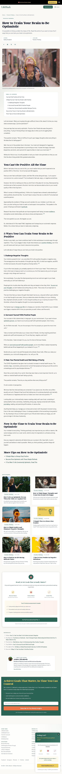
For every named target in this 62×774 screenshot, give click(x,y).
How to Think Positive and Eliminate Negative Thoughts (14, 528)
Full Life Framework (5, 734)
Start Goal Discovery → (47, 765)
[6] (51, 394)
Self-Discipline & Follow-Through (8, 745)
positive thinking (46, 243)
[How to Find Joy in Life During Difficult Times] (16, 545)
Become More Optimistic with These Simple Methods (21, 459)
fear (10, 366)
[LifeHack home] (6, 7)
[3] (39, 263)
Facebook (3, 760)
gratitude (24, 207)
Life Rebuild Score (5, 732)
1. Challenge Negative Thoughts (16, 102)
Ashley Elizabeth (8, 39)
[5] (31, 367)
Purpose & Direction (5, 747)
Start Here (4, 728)
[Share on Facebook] (3, 44)
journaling (7, 404)
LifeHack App (35, 730)
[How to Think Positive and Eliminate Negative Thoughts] (16, 514)
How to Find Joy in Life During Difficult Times (14, 558)
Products (35, 728)
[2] (44, 213)
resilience (52, 211)
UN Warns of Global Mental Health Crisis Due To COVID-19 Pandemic (31, 646)
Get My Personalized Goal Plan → (31, 619)
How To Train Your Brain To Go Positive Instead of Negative (24, 635)
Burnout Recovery (5, 743)
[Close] (59, 2)
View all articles (17, 669)
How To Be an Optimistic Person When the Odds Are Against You (15, 498)
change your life (20, 307)
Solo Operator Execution (6, 753)
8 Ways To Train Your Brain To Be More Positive (22, 649)
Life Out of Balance (5, 749)
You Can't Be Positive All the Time (15, 97)
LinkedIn (27, 760)
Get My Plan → (52, 2)
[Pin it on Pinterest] (7, 44)
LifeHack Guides (4, 730)
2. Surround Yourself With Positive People (19, 105)
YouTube (22, 760)
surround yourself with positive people (21, 345)
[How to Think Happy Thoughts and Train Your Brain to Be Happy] (45, 482)
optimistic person (9, 321)
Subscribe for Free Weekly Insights (31, 708)
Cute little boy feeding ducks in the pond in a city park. (14, 88)
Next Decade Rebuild (5, 751)
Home (3, 15)
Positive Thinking (10, 15)
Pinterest (15, 760)
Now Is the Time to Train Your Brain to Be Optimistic (20, 111)
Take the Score (48, 7)
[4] (38, 346)
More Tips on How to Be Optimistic (15, 113)
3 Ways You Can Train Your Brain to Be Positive (18, 99)
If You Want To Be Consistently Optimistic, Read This (21, 462)
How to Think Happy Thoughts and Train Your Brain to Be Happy (45, 494)
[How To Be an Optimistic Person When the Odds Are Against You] (16, 484)
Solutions (4, 741)
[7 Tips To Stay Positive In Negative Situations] (46, 545)
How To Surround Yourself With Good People (23, 644)
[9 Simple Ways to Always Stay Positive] (45, 511)
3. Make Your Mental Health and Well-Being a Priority (22, 108)
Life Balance (4, 736)
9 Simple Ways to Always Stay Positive (17, 456)
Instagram (9, 760)
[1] (50, 149)
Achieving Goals (4, 738)
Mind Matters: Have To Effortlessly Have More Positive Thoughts (28, 642)
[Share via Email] (15, 44)
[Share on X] (11, 44)
